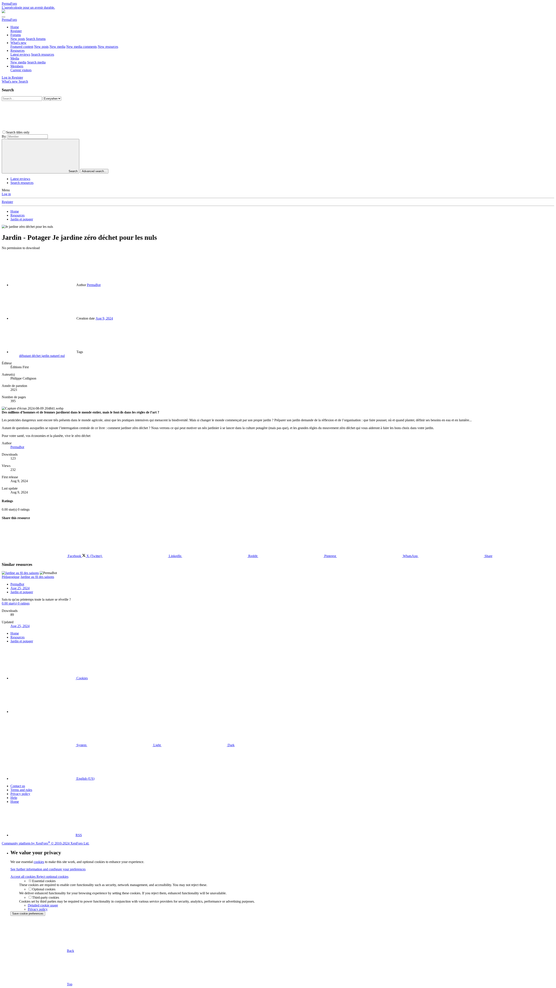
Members (16, 66)
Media (14, 58)
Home (14, 27)
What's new (18, 43)
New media (57, 46)
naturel (55, 356)
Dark (231, 745)
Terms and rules (21, 790)
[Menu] (3, 17)
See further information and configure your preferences (48, 869)
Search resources (42, 54)
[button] (63, 132)
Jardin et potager (21, 592)
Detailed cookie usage (43, 905)
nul (62, 356)
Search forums (36, 39)
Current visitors (20, 70)
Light (157, 745)
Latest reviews (20, 54)
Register (16, 31)
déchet (36, 356)
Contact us (17, 786)
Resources (17, 50)
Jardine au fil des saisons (37, 577)
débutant (25, 356)
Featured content (21, 46)
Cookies (82, 678)
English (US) (85, 778)
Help (13, 798)
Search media (36, 62)
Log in (6, 194)
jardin (45, 356)
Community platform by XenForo (45, 843)
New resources (108, 46)
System (81, 745)
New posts (17, 39)
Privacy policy (20, 794)
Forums (15, 35)
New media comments (81, 46)
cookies (39, 862)
